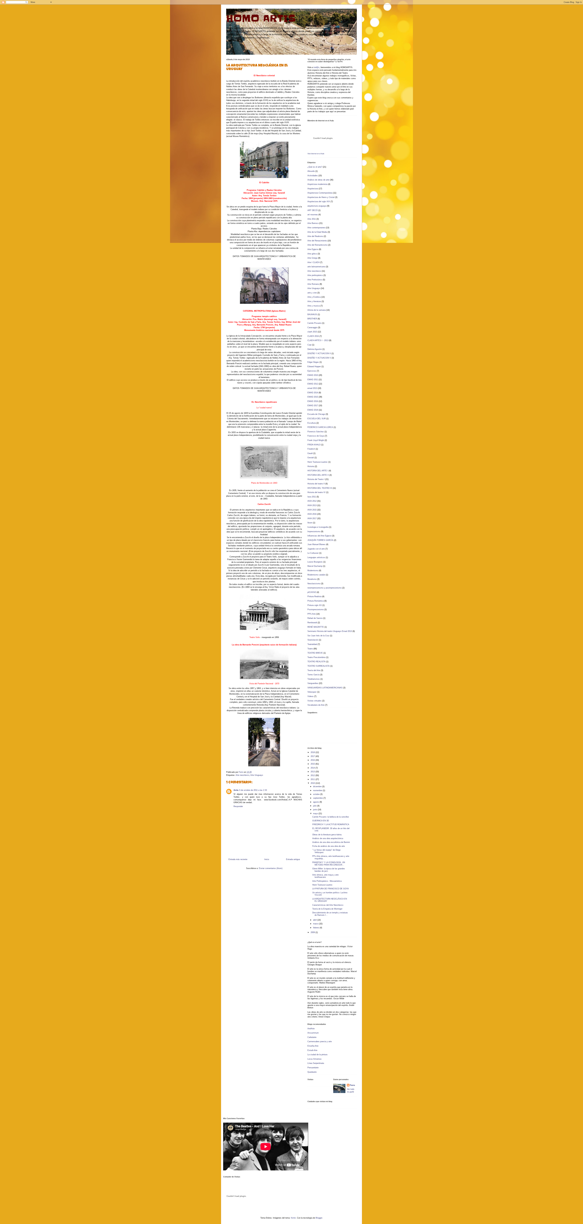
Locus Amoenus (314, 1059)
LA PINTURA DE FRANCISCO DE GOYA (330, 888)
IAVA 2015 (312, 510)
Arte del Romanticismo (317, 245)
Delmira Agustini (314, 349)
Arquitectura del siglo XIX (318, 201)
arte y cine (312, 293)
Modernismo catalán (316, 575)
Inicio (266, 859)
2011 (313, 779)
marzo (316, 924)
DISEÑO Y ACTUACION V (319, 358)
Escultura (311, 423)
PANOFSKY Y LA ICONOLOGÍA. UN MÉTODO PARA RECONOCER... (328, 863)
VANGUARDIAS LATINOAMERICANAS (325, 688)
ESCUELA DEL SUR (316, 418)
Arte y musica (313, 306)
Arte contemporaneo (316, 227)
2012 (313, 775)
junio (315, 809)
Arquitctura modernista (317, 184)
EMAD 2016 (312, 401)
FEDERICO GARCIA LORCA (320, 427)
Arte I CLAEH (313, 262)
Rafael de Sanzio (314, 618)
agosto (316, 802)
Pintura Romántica (315, 601)
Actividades (312, 175)
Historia (310, 466)
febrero (316, 927)
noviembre (318, 790)
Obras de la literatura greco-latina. (327, 834)
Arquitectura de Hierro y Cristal (320, 197)
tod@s (316, 67)
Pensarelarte (313, 1067)
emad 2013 (312, 388)
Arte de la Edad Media (317, 232)
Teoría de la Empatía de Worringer (327, 909)
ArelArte (311, 1028)
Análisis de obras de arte (318, 180)
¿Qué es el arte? (314, 167)
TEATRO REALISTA (316, 661)
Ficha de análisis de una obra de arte (328, 846)
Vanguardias (312, 683)
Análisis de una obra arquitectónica (327, 838)
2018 (313, 752)
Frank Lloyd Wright (315, 440)
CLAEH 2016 (313, 336)
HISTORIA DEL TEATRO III (319, 488)
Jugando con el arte (316, 549)
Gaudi (310, 453)
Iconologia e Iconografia (317, 527)
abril (315, 920)
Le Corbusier (313, 553)
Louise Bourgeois (315, 562)
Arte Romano (313, 284)
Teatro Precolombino (316, 657)
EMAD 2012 (312, 384)
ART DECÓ (312, 210)
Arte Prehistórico (314, 280)
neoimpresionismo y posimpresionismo (324, 588)
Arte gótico (312, 254)
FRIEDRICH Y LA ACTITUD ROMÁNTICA (330, 824)
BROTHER (312, 319)
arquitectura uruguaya (316, 206)
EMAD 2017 (312, 405)
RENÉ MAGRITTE (315, 627)
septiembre (318, 798)
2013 (313, 771)
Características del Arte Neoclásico (327, 905)
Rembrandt (312, 622)
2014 (313, 768)
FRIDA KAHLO (313, 445)
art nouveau (312, 214)
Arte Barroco (313, 223)
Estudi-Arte (312, 1050)
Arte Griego (312, 258)
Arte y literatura (314, 301)
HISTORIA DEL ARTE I (317, 470)
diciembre (317, 786)
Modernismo (312, 570)
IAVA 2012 (312, 501)
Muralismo (312, 579)
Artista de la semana (316, 310)
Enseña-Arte (312, 1046)
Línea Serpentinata (315, 1063)
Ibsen (309, 523)
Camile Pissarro (314, 323)
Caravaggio (312, 327)
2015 (313, 764)
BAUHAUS (312, 314)
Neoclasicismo (313, 583)
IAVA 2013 (312, 505)
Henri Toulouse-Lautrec (317, 462)
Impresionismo (313, 531)
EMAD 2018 (312, 410)
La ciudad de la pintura (317, 1054)
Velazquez (312, 692)
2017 (313, 756)
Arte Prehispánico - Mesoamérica (327, 881)
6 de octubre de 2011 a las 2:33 (253, 790)
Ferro (352, 1085)
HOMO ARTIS (261, 18)
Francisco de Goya (315, 436)
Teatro (310, 649)
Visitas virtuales (314, 701)
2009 (313, 932)
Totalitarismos (313, 679)
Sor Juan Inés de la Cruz (318, 635)
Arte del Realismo (315, 236)
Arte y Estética (314, 297)
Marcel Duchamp (314, 566)
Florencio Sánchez (315, 431)
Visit (315, 154)
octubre (316, 794)
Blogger (319, 1218)
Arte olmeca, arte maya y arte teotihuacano (325, 876)
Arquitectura (312, 188)
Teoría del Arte (313, 670)
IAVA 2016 (312, 514)
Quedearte (312, 1072)
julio (315, 806)
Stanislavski (312, 640)
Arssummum (313, 1033)
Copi (309, 345)
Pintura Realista (314, 596)
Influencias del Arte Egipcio (319, 536)
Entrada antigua (293, 859)
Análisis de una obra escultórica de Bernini (331, 842)
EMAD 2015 (312, 397)
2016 (313, 760)
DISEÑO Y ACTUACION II (319, 353)
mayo (316, 813)
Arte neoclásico (242, 775)
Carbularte (311, 1037)
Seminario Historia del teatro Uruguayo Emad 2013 (329, 631)
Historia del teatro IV (316, 492)
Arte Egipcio (312, 249)
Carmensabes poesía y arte (319, 1041)
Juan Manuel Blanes (316, 544)
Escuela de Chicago (316, 414)
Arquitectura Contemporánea (319, 193)
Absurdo (311, 171)
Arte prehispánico (315, 275)
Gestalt (310, 457)
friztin (293, 1218)
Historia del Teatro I (316, 479)
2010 (313, 783)
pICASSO (311, 592)
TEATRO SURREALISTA (318, 666)
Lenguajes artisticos (316, 557)
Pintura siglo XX (314, 605)
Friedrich (311, 449)
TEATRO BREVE (315, 653)
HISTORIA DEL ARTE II (318, 475)
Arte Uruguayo (256, 775)
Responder (238, 806)
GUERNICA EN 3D (320, 820)
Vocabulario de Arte (315, 705)
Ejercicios (311, 371)
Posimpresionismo (315, 609)
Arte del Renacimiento (317, 241)
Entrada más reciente (237, 859)
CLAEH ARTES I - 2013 (317, 340)
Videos (310, 696)
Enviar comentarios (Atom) (270, 868)
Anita (236, 790)
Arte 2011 (311, 219)
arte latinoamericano (316, 266)
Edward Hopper (314, 366)
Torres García (313, 674)
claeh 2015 (312, 332)
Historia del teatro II (316, 484)
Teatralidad (312, 644)
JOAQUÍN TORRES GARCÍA (320, 540)
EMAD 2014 (312, 392)
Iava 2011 (311, 497)
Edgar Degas (313, 362)
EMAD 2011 (312, 379)
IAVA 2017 (312, 518)
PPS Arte (311, 614)
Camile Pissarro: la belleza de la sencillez (330, 817)
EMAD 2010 (312, 375)
